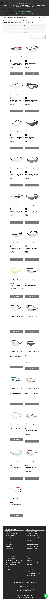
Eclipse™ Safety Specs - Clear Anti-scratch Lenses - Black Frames (16, 139)
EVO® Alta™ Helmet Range (32, 546)
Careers (28, 558)
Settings (17, 13)
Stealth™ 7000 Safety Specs (15, 467)
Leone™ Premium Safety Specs (31, 358)
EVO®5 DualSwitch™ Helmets (33, 540)
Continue (24, 13)
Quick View (21, 56)
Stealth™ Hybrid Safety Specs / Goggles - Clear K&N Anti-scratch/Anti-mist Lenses (31, 101)
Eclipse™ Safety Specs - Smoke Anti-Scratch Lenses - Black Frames (31, 139)
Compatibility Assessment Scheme (34, 573)
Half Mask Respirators (10, 540)
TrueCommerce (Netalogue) (27, 597)
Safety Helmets (9, 531)
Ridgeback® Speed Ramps (32, 548)
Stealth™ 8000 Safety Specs (15, 504)
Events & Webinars (10, 554)
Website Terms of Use (33, 593)
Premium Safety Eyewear (11, 535)
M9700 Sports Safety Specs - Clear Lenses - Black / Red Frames (16, 213)
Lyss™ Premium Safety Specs (15, 393)
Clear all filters (24, 25)
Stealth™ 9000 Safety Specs (31, 467)
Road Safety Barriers (10, 546)
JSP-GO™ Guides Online (11, 564)
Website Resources (10, 567)
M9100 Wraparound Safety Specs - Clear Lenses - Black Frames (31, 64)
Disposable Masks (9, 542)
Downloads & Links (30, 569)
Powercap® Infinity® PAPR (32, 535)
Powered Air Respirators (11, 538)
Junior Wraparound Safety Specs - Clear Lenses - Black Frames (15, 250)
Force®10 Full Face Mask (32, 533)
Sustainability (29, 560)
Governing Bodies (30, 571)
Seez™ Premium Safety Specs (31, 430)
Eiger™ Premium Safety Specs (31, 321)
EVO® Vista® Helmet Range (32, 538)
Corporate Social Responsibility (33, 562)
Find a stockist (30, 556)
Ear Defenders (9, 544)
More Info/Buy (16, 73)
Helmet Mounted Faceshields (12, 533)
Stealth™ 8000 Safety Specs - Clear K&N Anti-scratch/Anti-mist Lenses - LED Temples (16, 64)
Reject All (32, 13)
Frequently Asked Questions (11, 556)
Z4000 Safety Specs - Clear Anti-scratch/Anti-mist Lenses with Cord (16, 101)
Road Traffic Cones (10, 548)
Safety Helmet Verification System (13, 562)
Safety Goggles (9, 537)
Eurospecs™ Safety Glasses (15, 356)
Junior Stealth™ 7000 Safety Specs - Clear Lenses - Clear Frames (31, 250)
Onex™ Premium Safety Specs (31, 393)
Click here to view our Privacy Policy (24, 11)
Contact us (29, 554)
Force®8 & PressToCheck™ (32, 531)
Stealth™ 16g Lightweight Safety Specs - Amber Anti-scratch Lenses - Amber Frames (16, 287)
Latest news (29, 564)
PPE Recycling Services (10, 558)
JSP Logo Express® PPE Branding (12, 553)
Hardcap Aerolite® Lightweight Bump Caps (35, 542)
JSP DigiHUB (8, 566)
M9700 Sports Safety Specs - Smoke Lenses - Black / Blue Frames (31, 213)
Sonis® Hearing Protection (32, 544)
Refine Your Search (8, 28)
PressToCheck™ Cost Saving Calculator (14, 560)
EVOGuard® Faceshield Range (33, 537)
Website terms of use (31, 575)
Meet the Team (30, 566)
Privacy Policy (19, 590)
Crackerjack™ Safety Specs (15, 321)
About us (29, 553)
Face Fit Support (9, 569)
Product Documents (31, 567)
